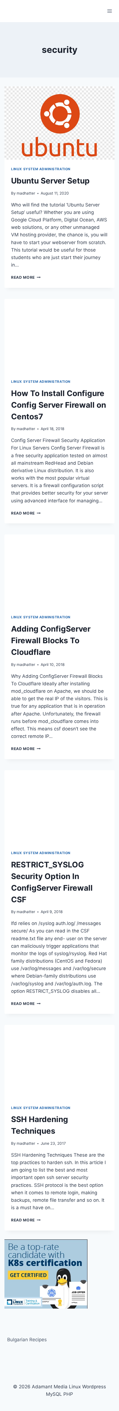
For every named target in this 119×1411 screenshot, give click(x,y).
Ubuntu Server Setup (50, 180)
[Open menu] (109, 11)
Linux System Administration (41, 169)
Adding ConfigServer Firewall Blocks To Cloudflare (50, 640)
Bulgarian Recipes (27, 1339)
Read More (26, 277)
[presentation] (59, 123)
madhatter (26, 193)
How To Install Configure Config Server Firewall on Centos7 (58, 405)
